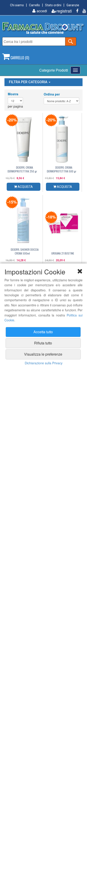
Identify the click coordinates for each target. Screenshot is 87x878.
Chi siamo (17, 5)
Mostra (13, 94)
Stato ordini (53, 5)
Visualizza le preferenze (43, 354)
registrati (64, 11)
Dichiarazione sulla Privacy (43, 363)
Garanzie (72, 5)
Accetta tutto (43, 331)
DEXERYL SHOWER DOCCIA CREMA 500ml (25, 251)
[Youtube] (82, 11)
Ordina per (52, 94)
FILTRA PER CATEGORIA (28, 82)
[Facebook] (75, 11)
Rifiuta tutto (43, 343)
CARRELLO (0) (19, 57)
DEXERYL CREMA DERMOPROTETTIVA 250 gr (22, 169)
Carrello (34, 5)
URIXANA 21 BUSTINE (62, 253)
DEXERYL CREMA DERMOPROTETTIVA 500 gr (61, 169)
